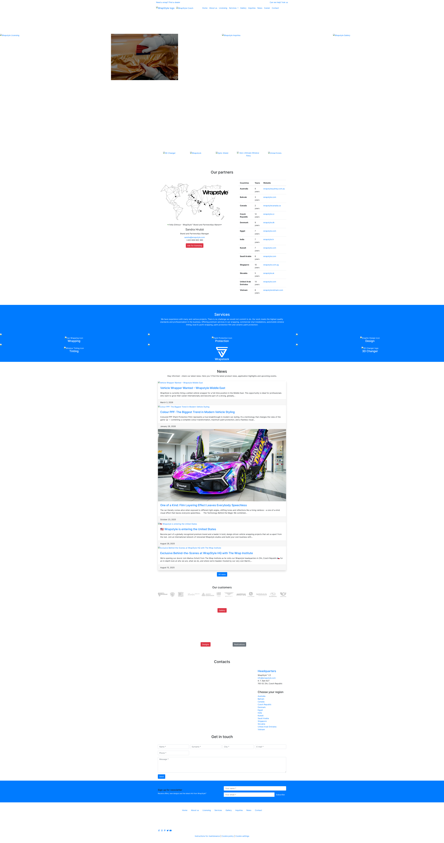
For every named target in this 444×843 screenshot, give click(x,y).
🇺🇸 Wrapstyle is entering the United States (188, 529)
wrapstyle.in (268, 239)
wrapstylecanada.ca (272, 205)
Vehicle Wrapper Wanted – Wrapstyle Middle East (192, 388)
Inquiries (252, 8)
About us (213, 8)
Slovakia (261, 724)
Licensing (223, 8)
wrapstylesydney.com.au (274, 189)
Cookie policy (228, 836)
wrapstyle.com (269, 197)
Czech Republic (264, 704)
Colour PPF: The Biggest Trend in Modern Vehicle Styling (197, 412)
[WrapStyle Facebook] (159, 830)
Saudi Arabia (263, 718)
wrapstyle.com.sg (271, 265)
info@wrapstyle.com (267, 678)
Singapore (262, 721)
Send (161, 776)
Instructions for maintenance (207, 836)
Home (204, 8)
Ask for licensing (194, 245)
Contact (275, 8)
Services (233, 8)
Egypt (260, 710)
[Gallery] (222, 613)
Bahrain (261, 699)
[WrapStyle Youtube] (170, 830)
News (259, 8)
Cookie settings (242, 836)
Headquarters (267, 671)
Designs (205, 644)
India (260, 713)
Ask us (285, 2)
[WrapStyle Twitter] (167, 830)
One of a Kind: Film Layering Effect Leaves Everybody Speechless (203, 505)
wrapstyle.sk (268, 273)
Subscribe (280, 794)
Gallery (243, 8)
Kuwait (261, 715)
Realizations (239, 644)
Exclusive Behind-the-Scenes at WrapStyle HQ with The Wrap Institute (206, 553)
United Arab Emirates (267, 727)
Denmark (262, 707)
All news (222, 574)
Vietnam (261, 729)
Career (267, 8)
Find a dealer (174, 2)
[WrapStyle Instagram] (162, 830)
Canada (261, 702)
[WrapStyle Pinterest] (165, 830)
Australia (261, 696)
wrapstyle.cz (268, 214)
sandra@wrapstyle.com (194, 237)
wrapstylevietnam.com (273, 290)
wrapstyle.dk (268, 222)
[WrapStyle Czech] (184, 7)
